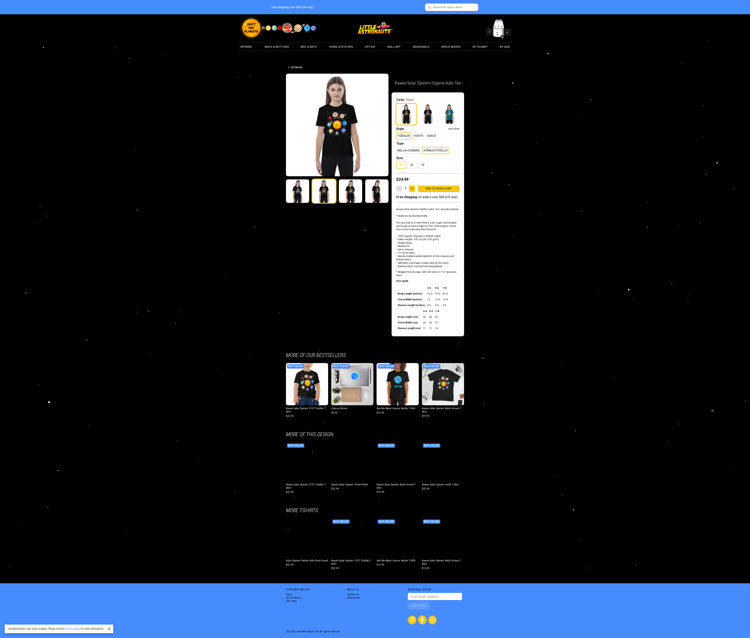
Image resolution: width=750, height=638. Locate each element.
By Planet (480, 46)
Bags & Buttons (276, 46)
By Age (505, 46)
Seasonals (420, 46)
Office (370, 46)
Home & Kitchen (341, 46)
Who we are (353, 597)
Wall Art (394, 46)
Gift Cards (291, 601)
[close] (109, 628)
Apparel (246, 46)
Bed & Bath (309, 46)
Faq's (289, 594)
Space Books (451, 46)
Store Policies (293, 597)
